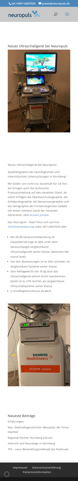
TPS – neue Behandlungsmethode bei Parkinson (38, 449)
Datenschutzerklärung (46, 467)
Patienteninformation (37, 472)
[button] (7, 474)
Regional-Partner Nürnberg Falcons (30, 438)
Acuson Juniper (39, 215)
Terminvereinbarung (21, 226)
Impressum (20, 467)
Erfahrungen (16, 421)
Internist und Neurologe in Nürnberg (31, 443)
